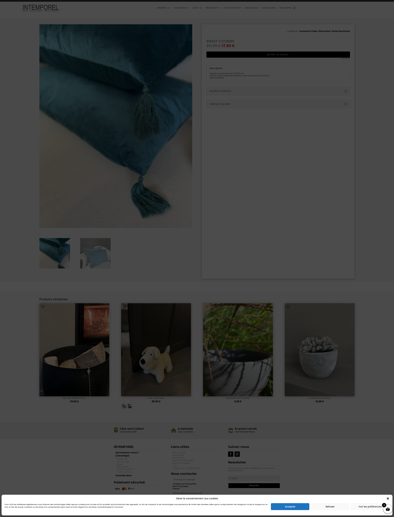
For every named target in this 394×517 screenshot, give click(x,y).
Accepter (290, 506)
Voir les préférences (370, 506)
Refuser (330, 506)
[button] (387, 498)
